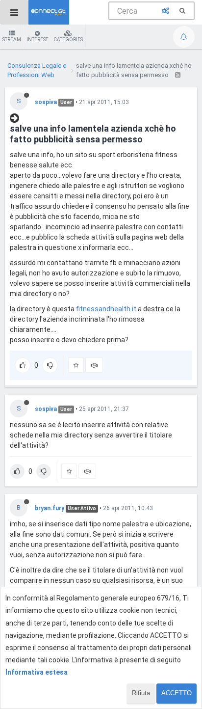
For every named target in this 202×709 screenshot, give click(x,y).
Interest (37, 39)
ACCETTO (176, 693)
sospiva (46, 102)
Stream (11, 39)
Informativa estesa (36, 672)
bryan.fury (49, 508)
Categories (68, 39)
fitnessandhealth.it (106, 309)
